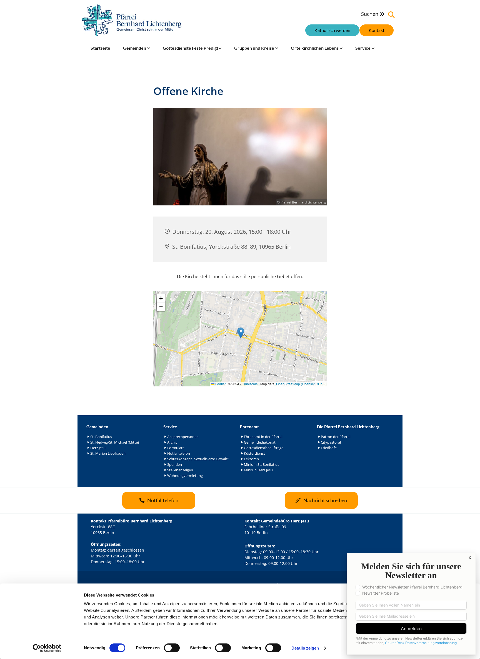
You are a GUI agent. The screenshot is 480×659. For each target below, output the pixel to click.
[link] (136, 48)
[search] (391, 14)
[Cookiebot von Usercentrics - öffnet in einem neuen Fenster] (47, 648)
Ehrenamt (249, 426)
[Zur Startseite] (131, 20)
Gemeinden (135, 48)
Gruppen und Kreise (254, 48)
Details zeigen (305, 648)
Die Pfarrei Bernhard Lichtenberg (348, 426)
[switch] (172, 647)
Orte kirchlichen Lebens (315, 48)
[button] (376, 30)
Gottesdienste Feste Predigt (190, 48)
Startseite (100, 48)
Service (363, 48)
